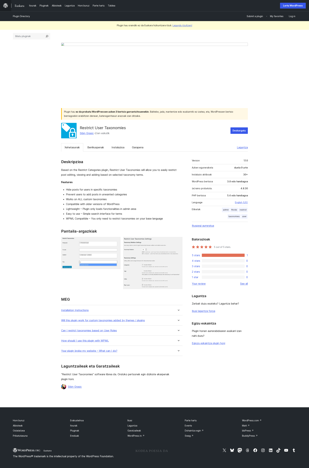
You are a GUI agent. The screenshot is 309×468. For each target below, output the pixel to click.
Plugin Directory (21, 16)
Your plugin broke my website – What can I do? (89, 350)
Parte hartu (191, 420)
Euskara (48, 450)
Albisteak (18, 425)
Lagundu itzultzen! (182, 25)
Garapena (137, 147)
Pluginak (74, 430)
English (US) (241, 202)
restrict (243, 210)
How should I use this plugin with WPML (85, 340)
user (244, 216)
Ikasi (129, 420)
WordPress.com (252, 420)
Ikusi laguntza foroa (203, 311)
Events (188, 425)
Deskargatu (239, 130)
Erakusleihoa (77, 420)
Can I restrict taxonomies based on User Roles (89, 330)
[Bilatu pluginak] (47, 36)
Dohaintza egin (194, 430)
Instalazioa (118, 147)
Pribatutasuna (20, 435)
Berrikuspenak (95, 147)
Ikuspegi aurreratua (203, 225)
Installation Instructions (75, 310)
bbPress (248, 430)
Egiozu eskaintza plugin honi (208, 343)
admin (226, 210)
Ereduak (74, 435)
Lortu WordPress (293, 5)
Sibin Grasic (87, 133)
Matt (246, 425)
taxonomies (234, 216)
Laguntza (242, 147)
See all (244, 283)
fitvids (234, 210)
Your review (199, 283)
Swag (189, 435)
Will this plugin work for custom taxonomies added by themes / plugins (103, 320)
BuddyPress (250, 435)
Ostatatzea (19, 430)
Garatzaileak (134, 430)
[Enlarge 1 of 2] (116, 241)
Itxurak (73, 425)
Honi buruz (18, 420)
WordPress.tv (136, 435)
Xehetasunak (72, 147)
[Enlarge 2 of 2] (178, 241)
